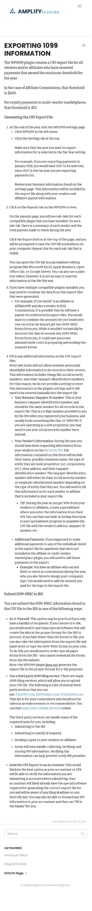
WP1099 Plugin (14, 873)
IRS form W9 (53, 450)
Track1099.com (72, 694)
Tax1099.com (25, 694)
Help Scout (64, 885)
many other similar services (41, 708)
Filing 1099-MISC (15, 864)
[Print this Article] (83, 46)
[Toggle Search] (82, 833)
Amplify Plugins (31, 885)
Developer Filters (16, 855)
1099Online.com (47, 694)
